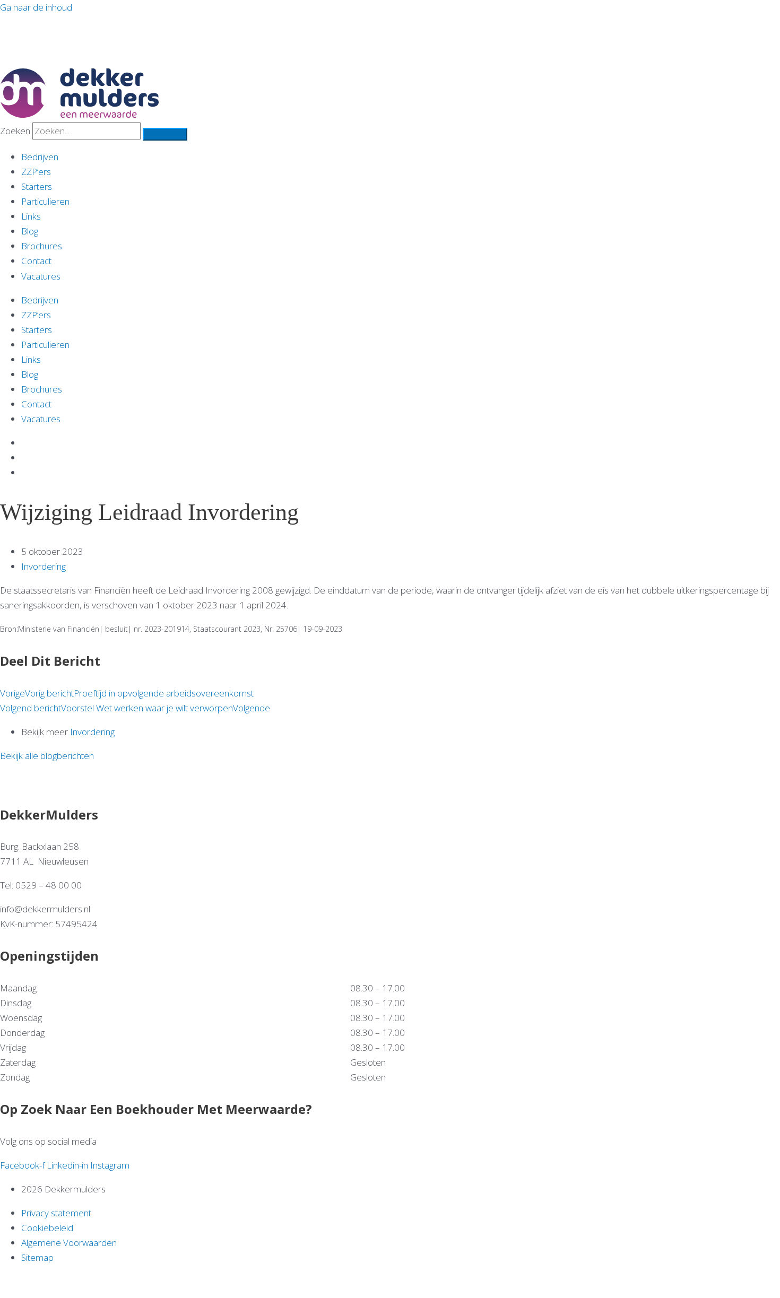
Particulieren (45, 201)
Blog (29, 231)
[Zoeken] (165, 134)
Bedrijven (39, 157)
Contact (36, 261)
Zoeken (15, 131)
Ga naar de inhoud (36, 7)
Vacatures (40, 276)
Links (31, 216)
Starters (36, 186)
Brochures (41, 246)
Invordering (43, 566)
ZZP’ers (36, 171)
